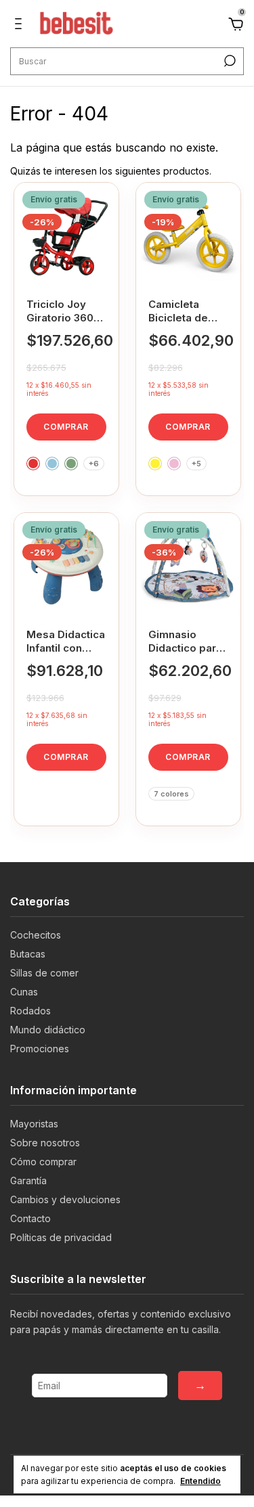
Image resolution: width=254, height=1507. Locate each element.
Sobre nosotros (45, 1142)
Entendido (200, 1481)
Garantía (28, 1180)
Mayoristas (34, 1123)
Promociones (39, 1048)
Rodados (30, 1010)
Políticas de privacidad (61, 1237)
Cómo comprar (43, 1161)
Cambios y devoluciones (65, 1199)
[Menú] (20, 25)
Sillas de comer (44, 973)
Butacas (27, 954)
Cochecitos (35, 935)
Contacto (30, 1218)
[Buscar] (228, 61)
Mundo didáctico (47, 1029)
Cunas (24, 991)
